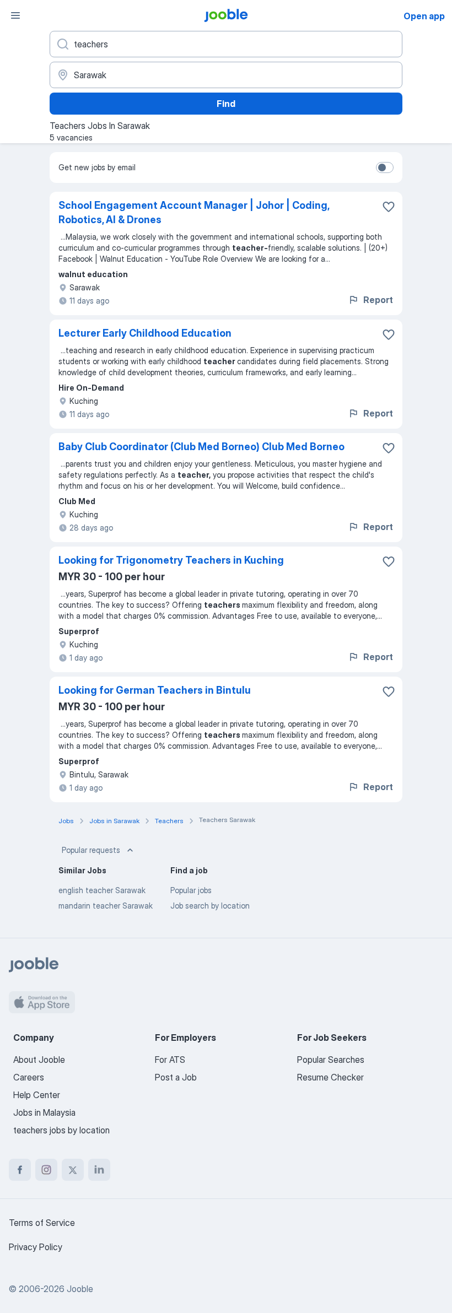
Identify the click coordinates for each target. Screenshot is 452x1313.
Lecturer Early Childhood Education (145, 333)
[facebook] (20, 1170)
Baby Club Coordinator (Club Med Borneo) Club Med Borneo (201, 446)
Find (226, 103)
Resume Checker (330, 1077)
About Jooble (39, 1059)
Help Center (36, 1094)
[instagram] (46, 1170)
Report (378, 299)
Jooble (80, 1288)
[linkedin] (99, 1170)
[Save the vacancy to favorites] (388, 206)
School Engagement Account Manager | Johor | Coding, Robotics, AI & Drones (193, 212)
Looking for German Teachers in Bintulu (154, 690)
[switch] (385, 167)
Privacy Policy (35, 1246)
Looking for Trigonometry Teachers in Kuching (171, 560)
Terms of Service (42, 1222)
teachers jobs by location (61, 1130)
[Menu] (15, 15)
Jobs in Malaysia (44, 1112)
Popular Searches (330, 1059)
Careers (28, 1077)
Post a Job (176, 1077)
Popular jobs (191, 890)
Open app (424, 15)
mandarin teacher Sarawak (105, 905)
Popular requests (91, 850)
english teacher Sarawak (102, 890)
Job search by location (210, 905)
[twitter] (73, 1170)
